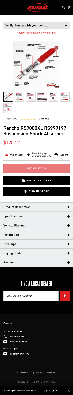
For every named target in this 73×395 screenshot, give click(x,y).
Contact (8, 323)
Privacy (21, 382)
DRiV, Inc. (50, 382)
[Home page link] (37, 7)
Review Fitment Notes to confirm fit (36, 32)
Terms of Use (36, 382)
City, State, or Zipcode (20, 295)
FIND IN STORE (39, 191)
